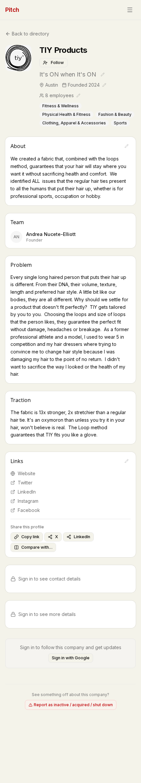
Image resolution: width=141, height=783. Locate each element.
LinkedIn (27, 492)
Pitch (12, 9)
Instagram (28, 501)
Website (26, 473)
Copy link (30, 536)
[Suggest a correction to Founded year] (104, 85)
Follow (57, 62)
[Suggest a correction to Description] (127, 146)
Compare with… (36, 547)
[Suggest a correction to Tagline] (103, 74)
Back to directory (30, 33)
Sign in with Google (71, 657)
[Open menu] (130, 10)
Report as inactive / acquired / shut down (73, 704)
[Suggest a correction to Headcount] (78, 95)
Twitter (25, 482)
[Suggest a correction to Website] (127, 461)
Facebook (29, 510)
